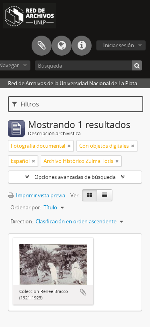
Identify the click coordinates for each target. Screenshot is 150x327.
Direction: (21, 221)
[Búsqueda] (137, 65)
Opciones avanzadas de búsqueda (75, 177)
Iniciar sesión (118, 45)
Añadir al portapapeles (83, 292)
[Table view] (104, 195)
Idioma (62, 46)
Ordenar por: (25, 207)
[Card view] (89, 195)
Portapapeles (42, 46)
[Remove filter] (69, 146)
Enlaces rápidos (82, 46)
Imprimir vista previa (40, 195)
